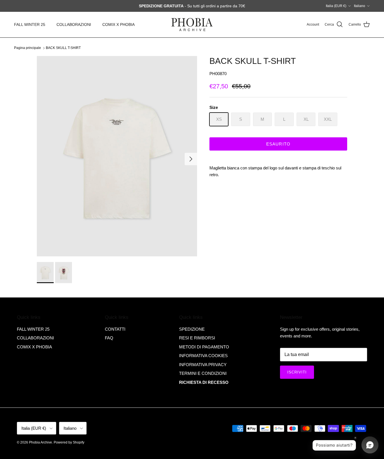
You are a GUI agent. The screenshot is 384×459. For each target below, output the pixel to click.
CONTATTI (115, 329)
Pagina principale (27, 48)
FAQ (109, 337)
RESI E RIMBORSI (197, 337)
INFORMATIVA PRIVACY (203, 364)
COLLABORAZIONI (74, 24)
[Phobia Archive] (192, 24)
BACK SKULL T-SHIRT (63, 48)
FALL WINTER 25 (29, 24)
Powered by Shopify (69, 442)
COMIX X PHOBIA (118, 24)
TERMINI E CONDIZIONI (203, 373)
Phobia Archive (40, 442)
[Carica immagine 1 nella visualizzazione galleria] (117, 156)
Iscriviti (297, 372)
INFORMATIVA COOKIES (203, 355)
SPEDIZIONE (192, 329)
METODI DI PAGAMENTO (204, 346)
